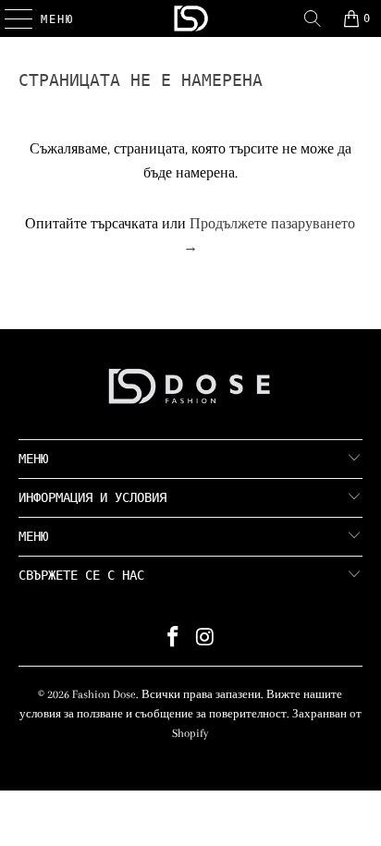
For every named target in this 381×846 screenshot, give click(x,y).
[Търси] (312, 18)
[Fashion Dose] (190, 18)
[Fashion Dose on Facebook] (174, 639)
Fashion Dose (104, 694)
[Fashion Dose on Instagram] (205, 639)
